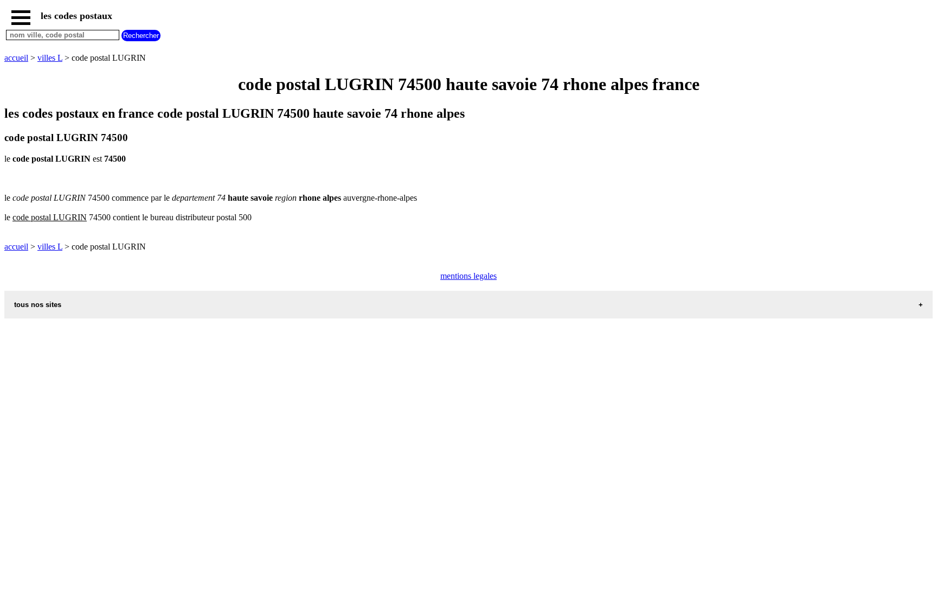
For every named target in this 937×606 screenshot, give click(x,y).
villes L (49, 57)
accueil (16, 57)
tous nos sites (37, 305)
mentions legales (468, 275)
